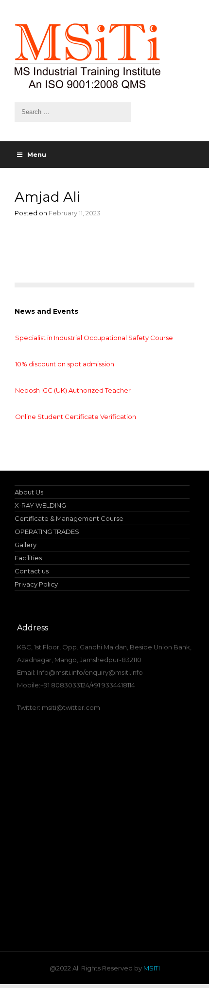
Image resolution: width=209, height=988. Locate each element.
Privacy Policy (36, 584)
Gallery (25, 545)
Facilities (28, 558)
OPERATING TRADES (47, 531)
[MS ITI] (104, 56)
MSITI (151, 968)
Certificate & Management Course (69, 518)
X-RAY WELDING (40, 505)
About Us (29, 492)
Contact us (32, 571)
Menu (36, 154)
